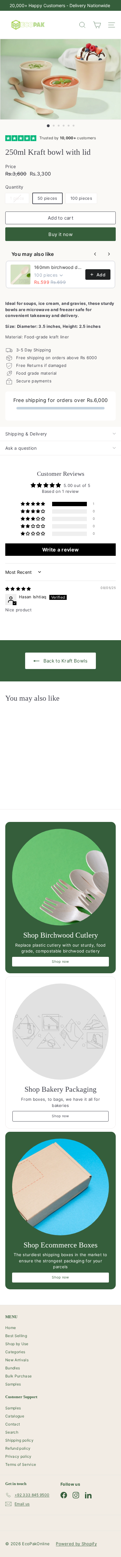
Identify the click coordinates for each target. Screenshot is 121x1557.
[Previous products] (95, 254)
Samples (13, 1384)
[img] (18, 588)
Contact (12, 1424)
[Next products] (109, 254)
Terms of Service (20, 1464)
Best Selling (16, 1335)
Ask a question (21, 448)
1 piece (19, 199)
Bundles (12, 1368)
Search (11, 1432)
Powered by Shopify (76, 1543)
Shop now (60, 961)
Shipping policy (19, 1440)
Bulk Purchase (18, 1376)
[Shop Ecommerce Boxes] (60, 1187)
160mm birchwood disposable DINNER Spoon (58, 267)
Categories (15, 1352)
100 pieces (81, 198)
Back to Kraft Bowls (65, 661)
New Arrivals (17, 1360)
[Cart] (97, 25)
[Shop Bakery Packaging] (60, 1032)
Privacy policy (18, 1456)
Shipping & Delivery (26, 433)
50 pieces (47, 198)
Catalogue (14, 1416)
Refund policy (17, 1448)
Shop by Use (17, 1343)
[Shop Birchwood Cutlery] (60, 877)
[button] (33, 504)
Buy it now (60, 234)
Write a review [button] (60, 550)
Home (10, 1327)
